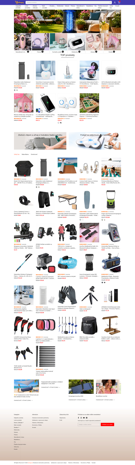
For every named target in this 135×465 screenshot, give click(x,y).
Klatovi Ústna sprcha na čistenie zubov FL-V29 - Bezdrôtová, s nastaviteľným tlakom (67, 83)
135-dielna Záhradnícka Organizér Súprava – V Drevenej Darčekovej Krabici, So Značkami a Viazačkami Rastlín (89, 115)
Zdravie (67, 6)
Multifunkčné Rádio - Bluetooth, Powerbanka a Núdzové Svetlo (110, 277)
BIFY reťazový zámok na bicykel (67, 276)
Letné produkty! (27, 6)
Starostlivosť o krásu (81, 6)
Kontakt (34, 427)
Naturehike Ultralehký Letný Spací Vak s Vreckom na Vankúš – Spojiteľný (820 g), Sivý (45, 310)
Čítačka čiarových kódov (103, 6)
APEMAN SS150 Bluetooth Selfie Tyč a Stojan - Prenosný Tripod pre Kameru (111, 308)
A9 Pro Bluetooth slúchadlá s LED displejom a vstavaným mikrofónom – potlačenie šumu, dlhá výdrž (111, 83)
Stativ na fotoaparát (85, 309)
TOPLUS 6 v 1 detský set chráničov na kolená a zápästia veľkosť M (66, 247)
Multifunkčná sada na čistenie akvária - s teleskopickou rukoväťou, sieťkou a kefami (66, 338)
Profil (61, 420)
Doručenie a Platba (37, 425)
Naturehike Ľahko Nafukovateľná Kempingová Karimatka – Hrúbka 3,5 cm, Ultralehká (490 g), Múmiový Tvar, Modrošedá (89, 214)
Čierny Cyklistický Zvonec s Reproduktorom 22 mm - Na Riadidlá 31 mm (21, 212)
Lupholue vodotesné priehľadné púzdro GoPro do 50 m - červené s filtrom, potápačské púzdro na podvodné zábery (45, 277)
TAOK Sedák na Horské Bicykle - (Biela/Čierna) (23, 366)
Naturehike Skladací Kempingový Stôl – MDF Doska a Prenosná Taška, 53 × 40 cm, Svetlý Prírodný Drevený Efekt (67, 214)
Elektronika (60, 6)
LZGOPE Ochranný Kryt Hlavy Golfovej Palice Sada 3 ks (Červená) (22, 338)
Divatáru (52, 6)
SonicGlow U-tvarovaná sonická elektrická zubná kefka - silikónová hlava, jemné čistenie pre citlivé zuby (45, 83)
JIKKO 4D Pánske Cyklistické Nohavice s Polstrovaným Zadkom (45, 212)
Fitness (73, 6)
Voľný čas (111, 6)
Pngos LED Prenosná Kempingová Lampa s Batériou (111, 214)
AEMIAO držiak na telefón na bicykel (44, 245)
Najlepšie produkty (18, 6)
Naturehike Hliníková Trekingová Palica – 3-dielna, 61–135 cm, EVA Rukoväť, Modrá (23, 275)
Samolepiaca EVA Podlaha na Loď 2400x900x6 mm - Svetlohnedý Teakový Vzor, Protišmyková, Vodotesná (67, 182)
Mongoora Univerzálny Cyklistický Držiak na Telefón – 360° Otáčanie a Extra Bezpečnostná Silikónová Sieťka (23, 247)
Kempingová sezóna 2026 (76, 396)
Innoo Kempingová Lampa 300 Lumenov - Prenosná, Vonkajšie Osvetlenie (88, 275)
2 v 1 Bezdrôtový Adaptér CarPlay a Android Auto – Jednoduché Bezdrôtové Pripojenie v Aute (45, 115)
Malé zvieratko (44, 6)
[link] (67, 21)
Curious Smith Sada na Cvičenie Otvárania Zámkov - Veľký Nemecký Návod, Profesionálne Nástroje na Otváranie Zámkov (89, 182)
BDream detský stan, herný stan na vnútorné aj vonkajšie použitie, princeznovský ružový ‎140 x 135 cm (23, 115)
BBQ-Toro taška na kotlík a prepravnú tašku (87, 337)
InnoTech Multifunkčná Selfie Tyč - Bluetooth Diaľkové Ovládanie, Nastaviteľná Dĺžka (89, 247)
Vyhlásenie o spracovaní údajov (40, 420)
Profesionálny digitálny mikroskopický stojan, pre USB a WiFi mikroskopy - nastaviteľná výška (23, 310)
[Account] (114, 2)
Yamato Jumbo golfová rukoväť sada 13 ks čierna (44, 372)
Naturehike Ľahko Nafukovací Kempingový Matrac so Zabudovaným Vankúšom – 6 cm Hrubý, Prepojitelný (23, 83)
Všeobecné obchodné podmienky (40, 417)
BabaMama (89, 6)
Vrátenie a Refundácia (37, 422)
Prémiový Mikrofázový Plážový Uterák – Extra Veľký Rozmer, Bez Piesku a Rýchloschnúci (110, 182)
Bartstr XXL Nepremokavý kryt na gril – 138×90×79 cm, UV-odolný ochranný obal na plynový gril (23, 182)
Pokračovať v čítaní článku (22, 400)
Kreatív (117, 6)
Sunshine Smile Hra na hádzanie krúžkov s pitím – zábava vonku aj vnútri (110, 338)
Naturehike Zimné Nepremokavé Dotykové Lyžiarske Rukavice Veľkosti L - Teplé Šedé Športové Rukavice (67, 307)
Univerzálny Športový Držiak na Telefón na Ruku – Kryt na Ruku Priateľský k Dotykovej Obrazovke (110, 247)
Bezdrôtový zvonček (101, 396)
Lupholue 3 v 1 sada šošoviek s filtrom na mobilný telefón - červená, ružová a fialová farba (44, 340)
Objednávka (62, 417)
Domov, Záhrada (35, 6)
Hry (95, 6)
